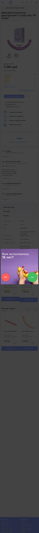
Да (32, 277)
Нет (5, 277)
